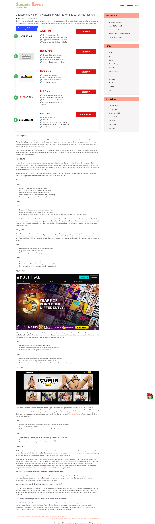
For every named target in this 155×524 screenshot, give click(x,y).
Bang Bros (45, 71)
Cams (111, 60)
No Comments (32, 18)
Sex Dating (112, 83)
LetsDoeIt (45, 113)
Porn (110, 75)
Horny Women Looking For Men (119, 33)
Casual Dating (113, 64)
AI (109, 56)
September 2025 (114, 113)
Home (122, 6)
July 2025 (112, 120)
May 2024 (112, 128)
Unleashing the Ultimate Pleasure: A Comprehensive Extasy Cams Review (73, 518)
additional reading (39, 468)
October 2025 (113, 109)
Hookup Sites (132, 6)
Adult (110, 52)
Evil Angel (45, 91)
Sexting (111, 87)
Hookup (111, 68)
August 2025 (113, 117)
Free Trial (86, 114)
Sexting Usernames (115, 22)
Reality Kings (47, 51)
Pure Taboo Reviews (75, 414)
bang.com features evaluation (68, 461)
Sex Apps (112, 79)
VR (110, 90)
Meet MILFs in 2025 (115, 26)
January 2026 (113, 105)
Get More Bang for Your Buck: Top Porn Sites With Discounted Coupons (41, 516)
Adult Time (45, 31)
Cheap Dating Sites (115, 37)
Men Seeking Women (116, 30)
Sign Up (86, 32)
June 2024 (112, 124)
